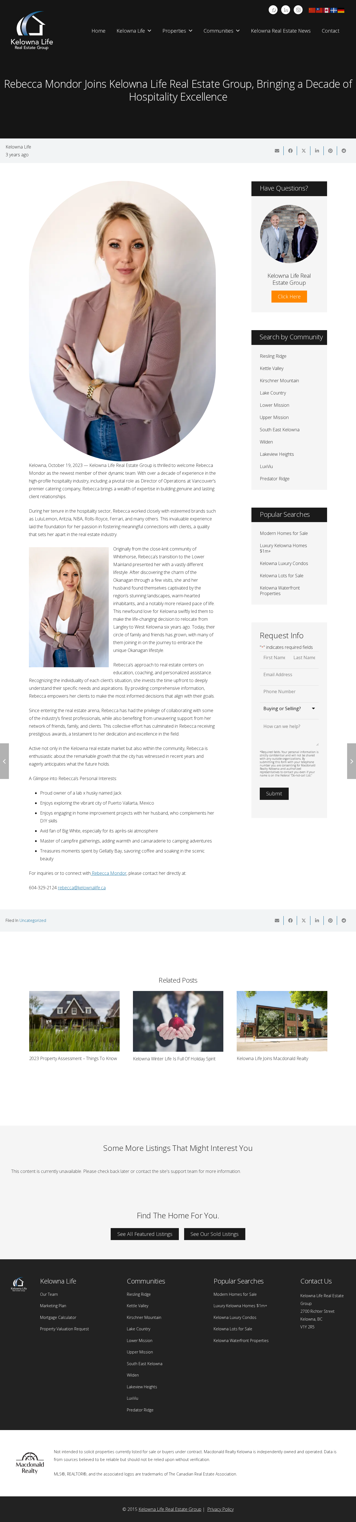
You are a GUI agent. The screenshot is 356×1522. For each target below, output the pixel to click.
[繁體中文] (319, 10)
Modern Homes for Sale (284, 533)
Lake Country (273, 393)
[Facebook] (273, 9)
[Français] (334, 10)
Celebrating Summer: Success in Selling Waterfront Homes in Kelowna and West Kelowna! (276, 1063)
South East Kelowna (280, 430)
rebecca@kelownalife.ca (82, 888)
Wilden (266, 442)
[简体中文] (312, 10)
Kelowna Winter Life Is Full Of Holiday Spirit (70, 1059)
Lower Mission (274, 405)
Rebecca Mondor (109, 873)
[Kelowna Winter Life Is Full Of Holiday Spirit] (74, 1021)
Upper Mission (274, 417)
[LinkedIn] (285, 9)
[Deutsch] (341, 10)
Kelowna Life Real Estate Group (170, 1509)
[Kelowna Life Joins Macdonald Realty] (178, 1021)
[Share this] (290, 150)
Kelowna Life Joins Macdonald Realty (168, 1058)
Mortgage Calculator (58, 1317)
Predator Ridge (275, 479)
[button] (149, 31)
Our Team (49, 1294)
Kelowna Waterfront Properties (280, 590)
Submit (274, 793)
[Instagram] (298, 9)
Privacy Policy (220, 1509)
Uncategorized (32, 920)
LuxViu (266, 466)
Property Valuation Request (64, 1328)
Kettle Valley (271, 368)
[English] (326, 10)
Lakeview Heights (277, 454)
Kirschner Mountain (279, 381)
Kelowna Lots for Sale (281, 576)
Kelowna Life (18, 147)
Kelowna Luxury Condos (284, 563)
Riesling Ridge (273, 356)
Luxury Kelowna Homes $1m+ (283, 548)
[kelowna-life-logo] (32, 30)
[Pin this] (330, 150)
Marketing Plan (53, 1305)
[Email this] (277, 150)
